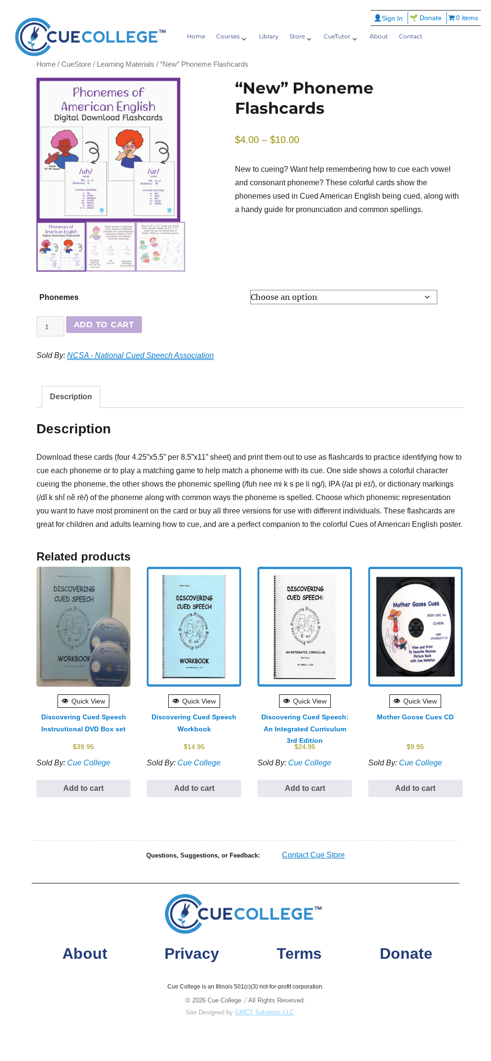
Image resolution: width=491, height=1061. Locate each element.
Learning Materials (125, 64)
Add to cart (104, 324)
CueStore (76, 64)
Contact (410, 36)
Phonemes (59, 297)
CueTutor (337, 36)
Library (269, 36)
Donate (406, 953)
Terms (299, 953)
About (379, 36)
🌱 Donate (425, 18)
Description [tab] (71, 397)
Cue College (88, 763)
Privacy (191, 953)
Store (297, 36)
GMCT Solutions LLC (264, 1012)
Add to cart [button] (83, 788)
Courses (228, 36)
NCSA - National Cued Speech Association (140, 355)
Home (196, 36)
